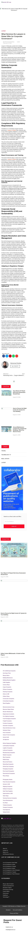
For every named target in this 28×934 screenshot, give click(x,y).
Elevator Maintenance (8, 711)
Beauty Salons (6, 675)
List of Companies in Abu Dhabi (10, 862)
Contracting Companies (8, 700)
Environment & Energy (8, 889)
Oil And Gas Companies (8, 766)
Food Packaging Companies (9, 718)
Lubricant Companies (8, 750)
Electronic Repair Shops (8, 709)
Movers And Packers (7, 761)
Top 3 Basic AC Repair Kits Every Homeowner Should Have (19, 392)
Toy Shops (5, 802)
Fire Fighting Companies (8, 716)
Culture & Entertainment (8, 885)
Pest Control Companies (8, 771)
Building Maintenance (8, 677)
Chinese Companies (7, 689)
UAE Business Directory (8, 854)
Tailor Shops (5, 795)
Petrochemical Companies (9, 773)
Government (6, 893)
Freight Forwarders (7, 721)
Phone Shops (6, 775)
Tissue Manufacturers (8, 800)
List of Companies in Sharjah (9, 866)
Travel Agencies (6, 809)
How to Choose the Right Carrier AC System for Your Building (20, 410)
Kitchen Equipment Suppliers (9, 743)
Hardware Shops (6, 730)
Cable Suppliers (6, 682)
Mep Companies (6, 757)
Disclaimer (8, 910)
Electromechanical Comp (8, 707)
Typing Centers (6, 812)
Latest (3, 31)
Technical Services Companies (10, 798)
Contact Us (5, 850)
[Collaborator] (12, 509)
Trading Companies (7, 805)
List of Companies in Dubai (9, 864)
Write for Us (5, 852)
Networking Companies (8, 764)
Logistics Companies (7, 747)
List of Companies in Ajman (9, 868)
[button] (3, 356)
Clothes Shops (6, 696)
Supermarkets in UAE (8, 793)
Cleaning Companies (7, 691)
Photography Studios (7, 779)
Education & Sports (7, 887)
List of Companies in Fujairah (9, 872)
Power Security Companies (9, 781)
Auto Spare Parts (7, 673)
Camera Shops (6, 684)
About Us (5, 848)
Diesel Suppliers (6, 703)
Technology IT (6, 897)
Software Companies (7, 788)
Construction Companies (8, 698)
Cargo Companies (7, 687)
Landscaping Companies (8, 745)
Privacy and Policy (14, 913)
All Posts (15, 366)
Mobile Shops (6, 759)
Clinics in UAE (6, 694)
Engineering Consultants (8, 714)
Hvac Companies (7, 732)
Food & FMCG (6, 891)
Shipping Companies (7, 786)
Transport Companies (8, 807)
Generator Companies (8, 725)
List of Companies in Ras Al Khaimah (11, 873)
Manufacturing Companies (9, 752)
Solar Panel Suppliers (8, 791)
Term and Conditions (17, 910)
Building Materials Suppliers (9, 680)
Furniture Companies (7, 723)
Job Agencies (6, 739)
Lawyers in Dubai (11, 130)
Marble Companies (7, 754)
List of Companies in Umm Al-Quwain (11, 870)
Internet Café (6, 737)
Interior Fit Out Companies (9, 734)
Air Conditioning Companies (9, 670)
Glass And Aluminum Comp (9, 727)
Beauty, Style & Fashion (8, 883)
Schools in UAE (6, 784)
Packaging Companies (8, 768)
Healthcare (5, 895)
